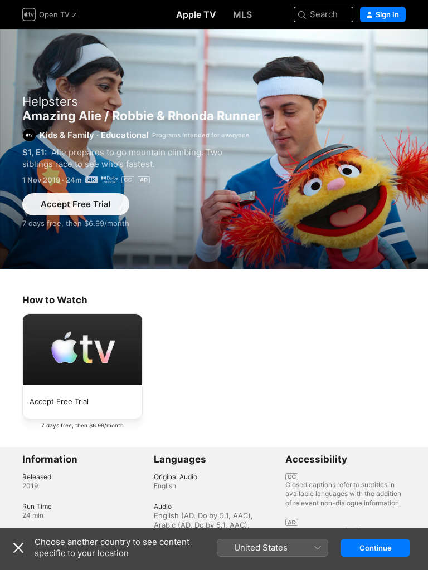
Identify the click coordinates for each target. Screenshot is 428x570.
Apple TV (196, 14)
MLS (242, 14)
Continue (375, 547)
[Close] (18, 548)
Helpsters (50, 101)
